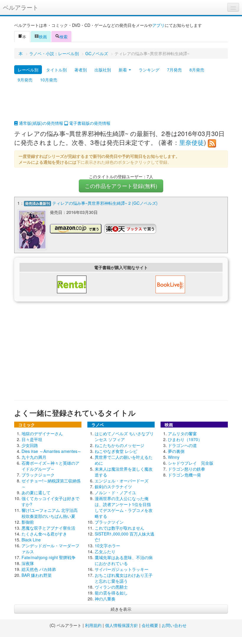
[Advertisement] (121, 105)
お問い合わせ (174, 625)
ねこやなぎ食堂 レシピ (116, 451)
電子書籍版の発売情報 (89, 123)
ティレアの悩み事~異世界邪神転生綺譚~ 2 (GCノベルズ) (105, 203)
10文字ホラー (107, 545)
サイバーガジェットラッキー (121, 569)
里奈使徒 (191, 142)
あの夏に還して (36, 492)
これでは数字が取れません (119, 528)
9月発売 (25, 80)
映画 (43, 37)
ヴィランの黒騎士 (111, 587)
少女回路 (30, 445)
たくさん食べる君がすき (44, 534)
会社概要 (150, 625)
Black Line (31, 540)
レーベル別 (28, 70)
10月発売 (48, 80)
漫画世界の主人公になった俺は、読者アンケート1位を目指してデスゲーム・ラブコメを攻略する (124, 507)
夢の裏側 (176, 451)
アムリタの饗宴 (182, 433)
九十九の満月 (34, 457)
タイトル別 (56, 70)
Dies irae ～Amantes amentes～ (51, 451)
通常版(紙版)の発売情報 (40, 123)
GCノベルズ (96, 53)
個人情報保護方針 (121, 625)
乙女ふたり (105, 551)
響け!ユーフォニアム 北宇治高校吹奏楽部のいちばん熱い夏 (50, 513)
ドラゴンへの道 (182, 445)
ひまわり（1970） (185, 439)
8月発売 (196, 70)
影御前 (28, 522)
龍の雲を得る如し (111, 593)
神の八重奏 (105, 599)
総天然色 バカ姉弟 (39, 569)
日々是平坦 (32, 439)
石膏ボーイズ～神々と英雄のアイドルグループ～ (50, 466)
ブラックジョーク (38, 475)
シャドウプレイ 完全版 (190, 463)
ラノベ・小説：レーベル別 (54, 53)
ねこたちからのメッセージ (119, 445)
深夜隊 (28, 563)
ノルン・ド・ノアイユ (115, 492)
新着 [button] (123, 70)
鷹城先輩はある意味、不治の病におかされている (124, 560)
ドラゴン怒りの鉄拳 (186, 469)
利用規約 (93, 625)
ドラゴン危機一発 (184, 475)
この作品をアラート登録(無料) (121, 185)
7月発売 (174, 70)
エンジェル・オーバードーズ (121, 481)
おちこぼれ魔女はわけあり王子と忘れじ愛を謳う (124, 578)
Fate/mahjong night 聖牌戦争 (49, 557)
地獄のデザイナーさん (42, 433)
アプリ (158, 25)
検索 (63, 37)
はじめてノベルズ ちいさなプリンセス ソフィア (124, 436)
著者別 (80, 70)
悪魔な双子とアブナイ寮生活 (48, 528)
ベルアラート (20, 7)
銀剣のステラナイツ (113, 486)
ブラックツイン (109, 522)
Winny (173, 457)
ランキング (149, 70)
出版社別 (102, 70)
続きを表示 (121, 609)
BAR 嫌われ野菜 (37, 575)
